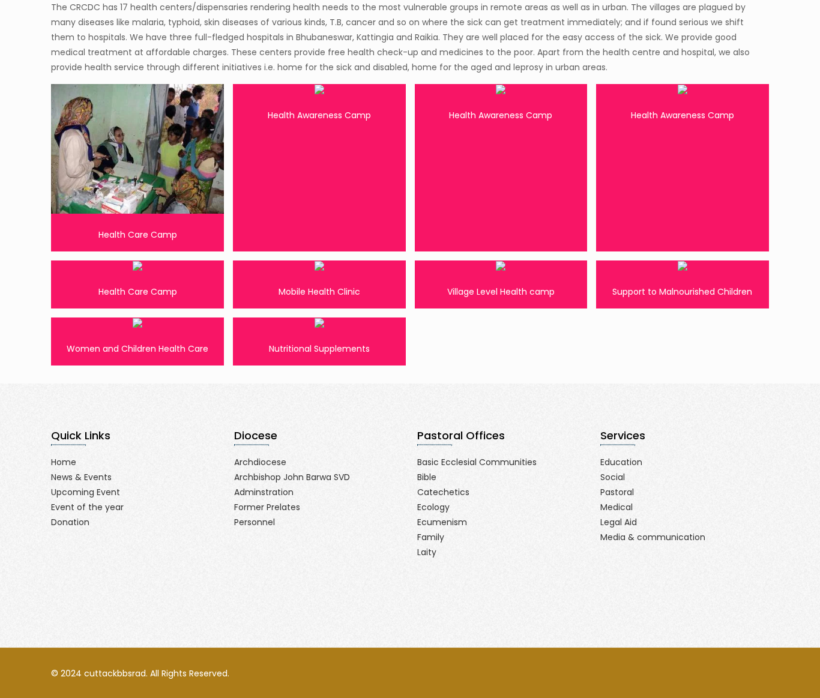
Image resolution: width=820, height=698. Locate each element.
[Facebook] (693, 673)
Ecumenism (442, 522)
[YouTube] (725, 673)
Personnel (254, 522)
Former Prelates (267, 507)
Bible (426, 477)
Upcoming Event (85, 492)
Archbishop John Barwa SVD (292, 477)
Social (612, 477)
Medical (616, 507)
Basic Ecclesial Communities (477, 462)
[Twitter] (709, 673)
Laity (426, 552)
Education (621, 462)
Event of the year (87, 507)
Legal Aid (618, 522)
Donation (70, 522)
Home (63, 462)
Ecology (433, 507)
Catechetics (443, 492)
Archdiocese (260, 462)
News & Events (81, 477)
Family (430, 537)
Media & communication (652, 537)
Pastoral (617, 492)
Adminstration (264, 492)
